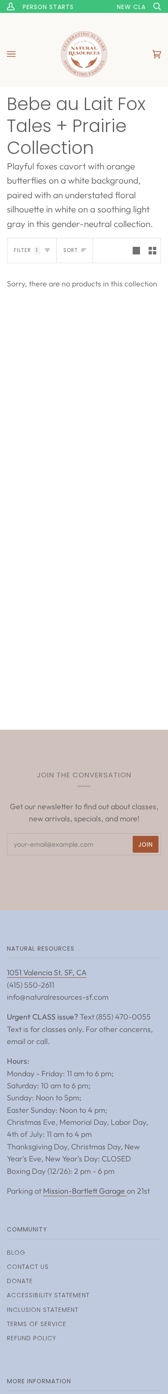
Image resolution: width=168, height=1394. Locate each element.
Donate (20, 1281)
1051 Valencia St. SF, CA (47, 972)
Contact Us (28, 1266)
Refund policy (31, 1338)
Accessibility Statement (48, 1295)
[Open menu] (20, 54)
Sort (70, 250)
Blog (16, 1252)
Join (145, 844)
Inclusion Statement (42, 1309)
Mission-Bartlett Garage (85, 1191)
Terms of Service (36, 1324)
